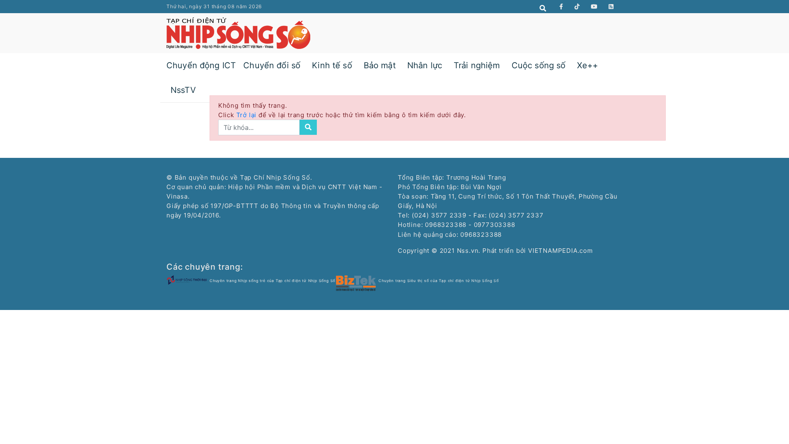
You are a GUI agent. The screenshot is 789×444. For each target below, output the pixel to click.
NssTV (183, 90)
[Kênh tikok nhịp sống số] (577, 6)
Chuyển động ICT (201, 65)
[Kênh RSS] (611, 6)
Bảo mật (380, 65)
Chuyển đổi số (271, 65)
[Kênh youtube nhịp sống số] (594, 6)
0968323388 (481, 234)
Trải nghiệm (477, 65)
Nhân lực (424, 65)
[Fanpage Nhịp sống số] (561, 6)
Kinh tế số (332, 65)
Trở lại (247, 115)
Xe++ (587, 65)
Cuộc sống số (539, 65)
